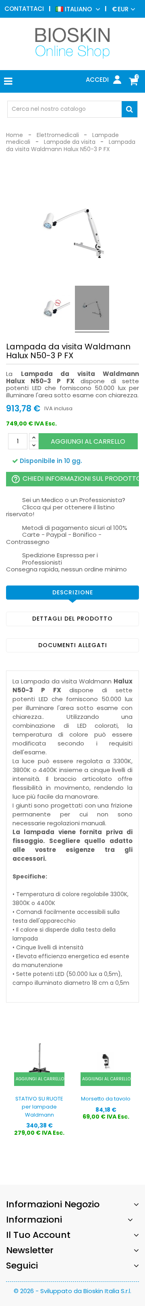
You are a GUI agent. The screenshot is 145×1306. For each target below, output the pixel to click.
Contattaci (24, 8)
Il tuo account (38, 1235)
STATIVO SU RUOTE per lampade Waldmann (39, 1107)
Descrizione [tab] (72, 592)
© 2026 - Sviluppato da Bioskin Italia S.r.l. (72, 1291)
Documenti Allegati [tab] (72, 645)
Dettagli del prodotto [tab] (72, 619)
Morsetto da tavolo (105, 1099)
